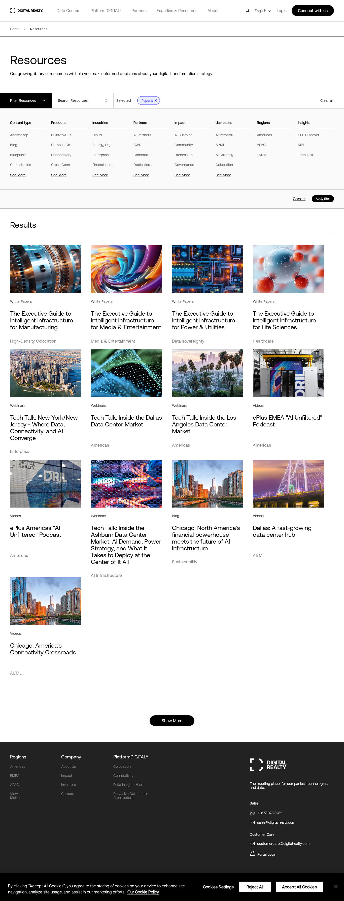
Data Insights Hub (127, 785)
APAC (14, 785)
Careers (67, 794)
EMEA (14, 776)
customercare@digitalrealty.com (283, 844)
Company (71, 756)
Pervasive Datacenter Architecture (130, 796)
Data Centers (68, 10)
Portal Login (266, 854)
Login (282, 10)
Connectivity (123, 776)
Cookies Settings (218, 887)
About (213, 10)
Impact (66, 776)
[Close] (335, 886)
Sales (254, 803)
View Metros (15, 796)
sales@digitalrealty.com (276, 822)
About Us (68, 766)
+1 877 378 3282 (269, 813)
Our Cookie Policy (143, 892)
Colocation (122, 766)
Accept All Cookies (299, 887)
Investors (68, 785)
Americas (17, 766)
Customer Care (262, 834)
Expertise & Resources (177, 10)
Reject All (255, 887)
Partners (139, 10)
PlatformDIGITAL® (105, 10)
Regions (18, 756)
